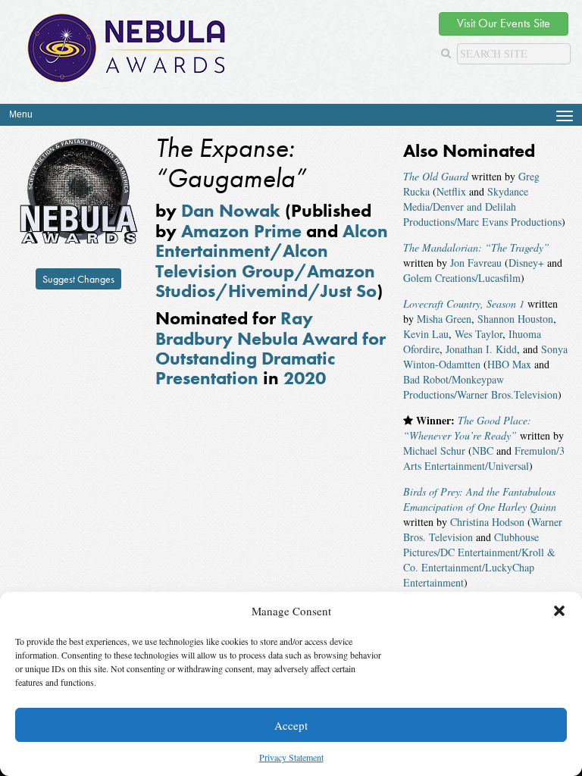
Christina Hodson (487, 522)
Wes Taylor (478, 334)
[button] (559, 610)
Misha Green (444, 318)
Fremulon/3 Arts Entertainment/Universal (484, 458)
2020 (304, 378)
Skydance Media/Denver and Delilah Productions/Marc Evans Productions (482, 206)
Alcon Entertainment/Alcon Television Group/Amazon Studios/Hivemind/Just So (271, 260)
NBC (482, 450)
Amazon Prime (241, 230)
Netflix (451, 191)
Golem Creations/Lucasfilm (462, 278)
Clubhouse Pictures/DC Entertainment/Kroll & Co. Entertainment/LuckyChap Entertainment (479, 560)
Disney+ (526, 262)
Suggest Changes (78, 279)
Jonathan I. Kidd (481, 349)
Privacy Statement (291, 757)
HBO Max (509, 364)
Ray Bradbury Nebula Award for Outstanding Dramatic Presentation (270, 348)
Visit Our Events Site (503, 23)
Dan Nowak (230, 210)
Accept (291, 725)
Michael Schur (434, 450)
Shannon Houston (515, 318)
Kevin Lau (426, 334)
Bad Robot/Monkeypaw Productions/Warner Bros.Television (480, 387)
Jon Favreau (476, 262)
